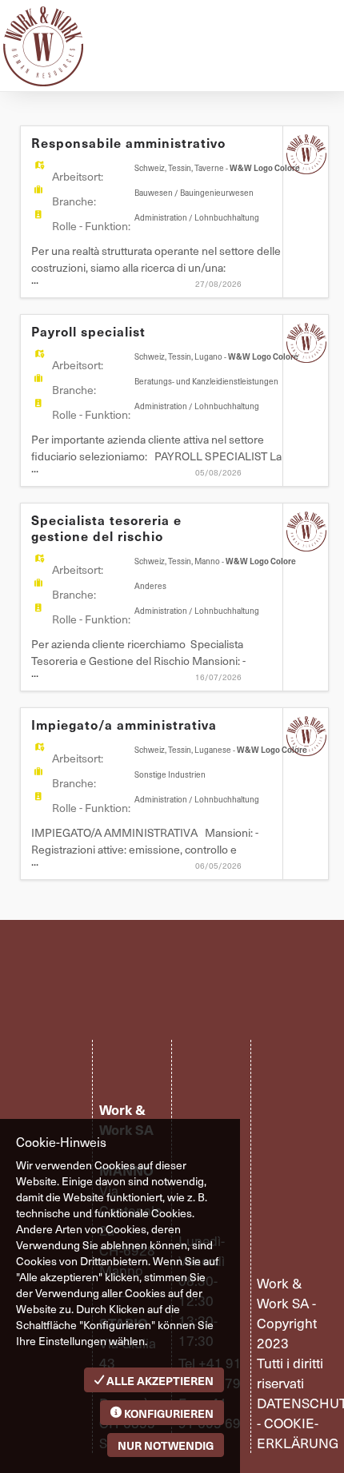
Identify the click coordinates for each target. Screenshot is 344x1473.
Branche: (74, 201)
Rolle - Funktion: (91, 225)
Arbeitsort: (77, 176)
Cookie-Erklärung (297, 1432)
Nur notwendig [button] (166, 1445)
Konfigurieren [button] (168, 1413)
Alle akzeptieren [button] (159, 1380)
